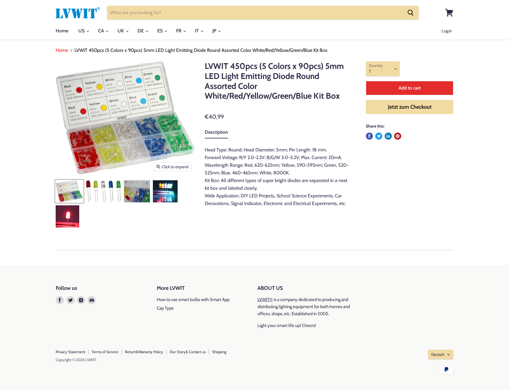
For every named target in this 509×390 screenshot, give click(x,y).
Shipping (219, 351)
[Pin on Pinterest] (397, 136)
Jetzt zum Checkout (410, 107)
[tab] (216, 133)
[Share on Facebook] (369, 136)
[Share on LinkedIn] (388, 136)
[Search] (411, 12)
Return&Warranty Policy (144, 351)
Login (447, 31)
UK (121, 31)
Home (62, 31)
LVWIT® (265, 299)
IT (197, 31)
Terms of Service (105, 351)
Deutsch (437, 354)
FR (179, 31)
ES (160, 31)
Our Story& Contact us (188, 351)
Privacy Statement (70, 351)
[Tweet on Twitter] (378, 136)
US (82, 31)
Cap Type (165, 308)
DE (141, 31)
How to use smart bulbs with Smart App (193, 299)
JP (214, 31)
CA (101, 31)
